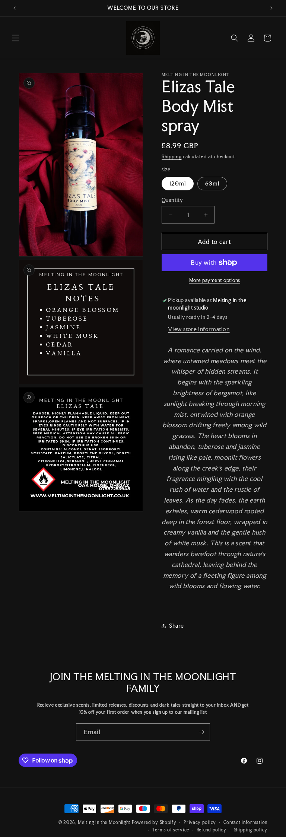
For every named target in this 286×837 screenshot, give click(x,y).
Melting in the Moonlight (105, 822)
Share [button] (176, 625)
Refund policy (211, 830)
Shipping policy (251, 830)
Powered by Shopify (154, 822)
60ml (212, 183)
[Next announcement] (271, 8)
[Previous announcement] (14, 8)
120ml (177, 183)
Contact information (245, 822)
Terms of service (170, 830)
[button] (15, 38)
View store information (198, 329)
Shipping (172, 156)
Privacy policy (200, 822)
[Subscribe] (201, 732)
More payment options (214, 280)
